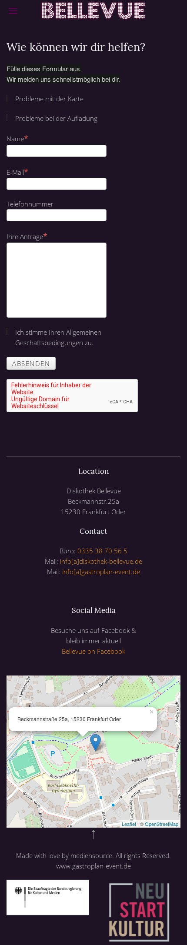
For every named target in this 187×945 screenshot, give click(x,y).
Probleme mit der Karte (49, 98)
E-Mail (15, 172)
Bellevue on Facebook (93, 651)
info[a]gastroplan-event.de (101, 571)
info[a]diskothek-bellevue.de (101, 561)
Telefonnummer (30, 204)
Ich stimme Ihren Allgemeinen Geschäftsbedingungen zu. (58, 337)
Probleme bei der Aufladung (56, 118)
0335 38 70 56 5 (102, 550)
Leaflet (129, 823)
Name (15, 138)
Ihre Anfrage (25, 236)
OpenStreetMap (161, 823)
